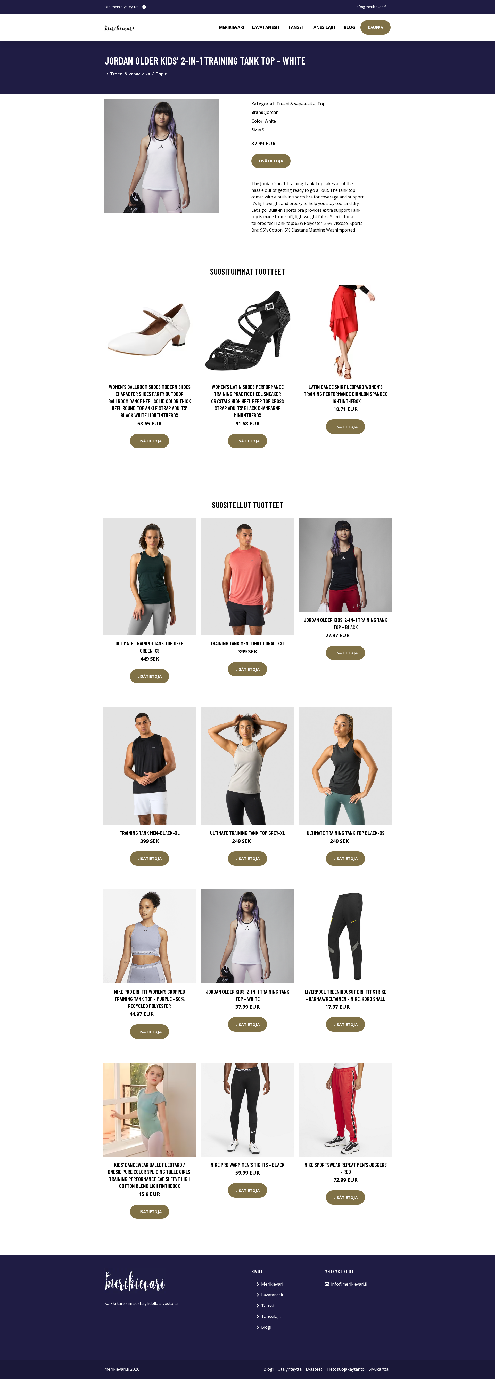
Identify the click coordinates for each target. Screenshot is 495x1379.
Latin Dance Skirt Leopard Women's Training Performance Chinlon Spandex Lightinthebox (345, 394)
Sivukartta (379, 1369)
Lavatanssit (266, 27)
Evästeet (314, 1369)
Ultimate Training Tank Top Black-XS (345, 833)
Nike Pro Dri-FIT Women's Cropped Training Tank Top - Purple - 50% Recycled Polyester (149, 998)
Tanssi (295, 27)
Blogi (350, 27)
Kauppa (375, 27)
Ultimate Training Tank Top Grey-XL (247, 833)
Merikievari (231, 27)
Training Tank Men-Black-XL (150, 833)
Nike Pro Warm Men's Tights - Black (248, 1164)
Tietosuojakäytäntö (345, 1369)
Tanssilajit (323, 27)
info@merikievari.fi (371, 6)
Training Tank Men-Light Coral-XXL (247, 643)
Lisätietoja (271, 160)
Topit (161, 74)
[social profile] (144, 7)
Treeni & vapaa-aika (130, 74)
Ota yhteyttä (290, 1369)
